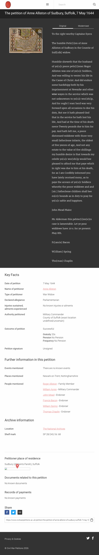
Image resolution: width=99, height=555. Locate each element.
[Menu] (47, 4)
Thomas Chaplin (51, 411)
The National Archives (54, 428)
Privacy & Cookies (13, 539)
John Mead (48, 395)
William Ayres (50, 389)
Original (62, 26)
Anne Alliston (49, 289)
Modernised (83, 26)
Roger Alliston (50, 383)
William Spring (50, 406)
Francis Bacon (50, 400)
